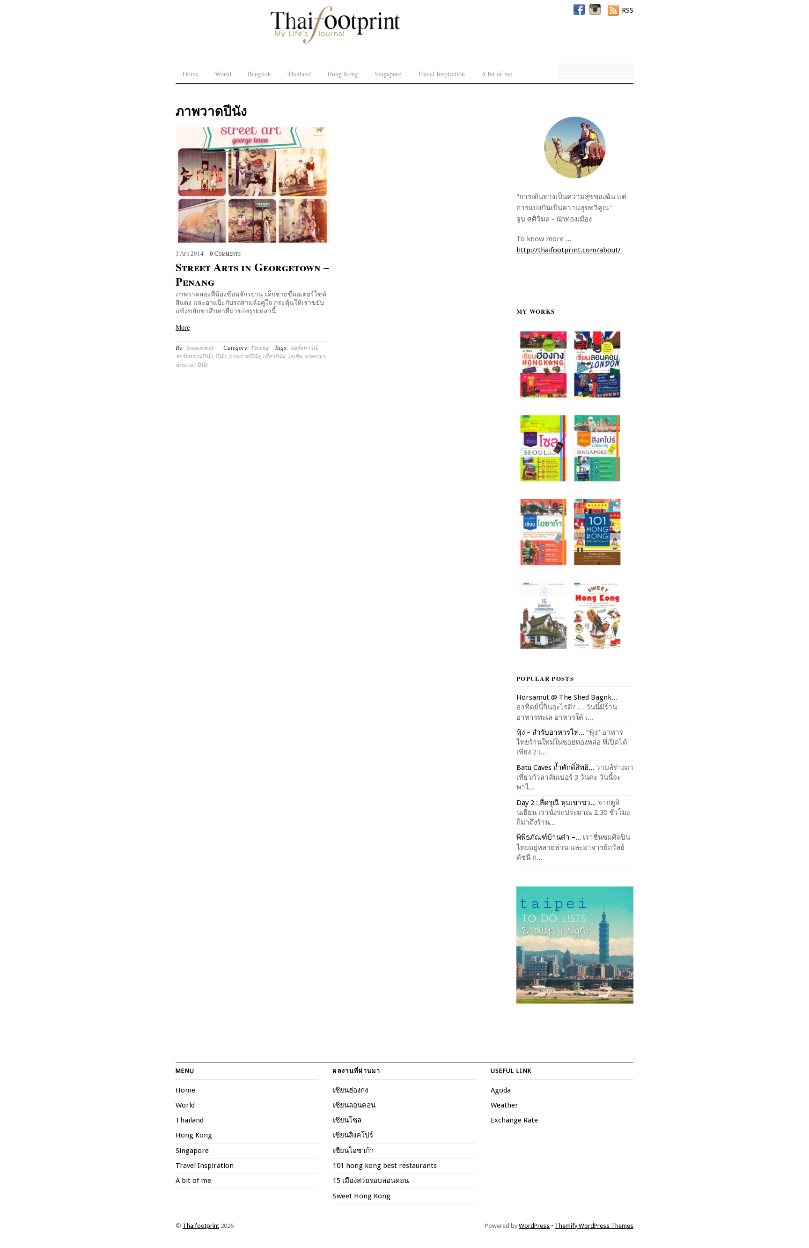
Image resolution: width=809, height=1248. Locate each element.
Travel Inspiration (441, 73)
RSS (627, 10)
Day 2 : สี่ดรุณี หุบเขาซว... (556, 802)
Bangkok (259, 73)
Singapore (388, 73)
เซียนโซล (347, 1120)
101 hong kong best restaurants (385, 1165)
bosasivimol (199, 348)
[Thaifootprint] (335, 42)
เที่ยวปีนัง (274, 356)
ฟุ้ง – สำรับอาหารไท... (550, 732)
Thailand (299, 73)
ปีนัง (220, 356)
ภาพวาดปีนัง (244, 356)
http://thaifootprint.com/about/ (568, 250)
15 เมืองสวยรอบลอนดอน (371, 1180)
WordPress (534, 1225)
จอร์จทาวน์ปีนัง (194, 356)
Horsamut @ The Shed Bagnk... (566, 697)
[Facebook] (579, 9)
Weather (504, 1105)
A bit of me (496, 73)
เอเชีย (295, 356)
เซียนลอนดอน (354, 1105)
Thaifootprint (201, 1225)
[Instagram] (595, 9)
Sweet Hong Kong (361, 1196)
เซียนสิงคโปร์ (353, 1135)
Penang (259, 348)
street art (315, 356)
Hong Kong (342, 73)
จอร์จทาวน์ (303, 348)
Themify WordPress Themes (594, 1225)
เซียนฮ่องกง (350, 1090)
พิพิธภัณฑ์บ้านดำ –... (548, 837)
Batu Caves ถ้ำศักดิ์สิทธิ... (555, 767)
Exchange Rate (514, 1120)
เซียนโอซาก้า (353, 1150)
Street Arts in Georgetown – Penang (252, 273)
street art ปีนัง (191, 365)
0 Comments (225, 254)
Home (191, 73)
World (223, 73)
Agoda (501, 1090)
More (183, 327)
